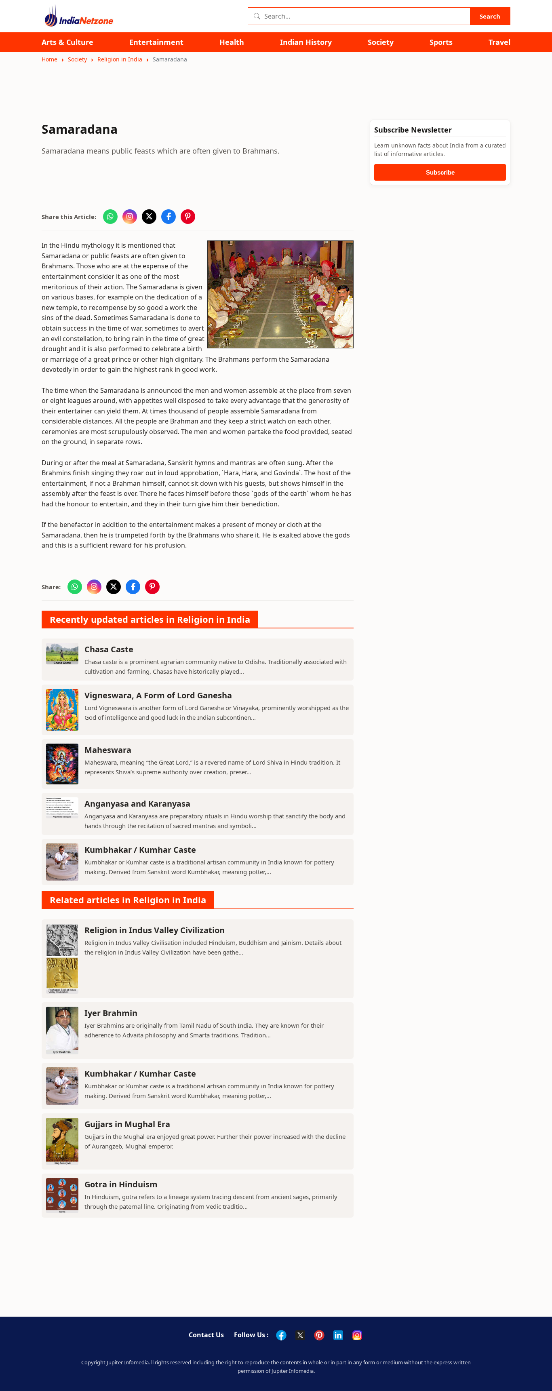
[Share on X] (149, 216)
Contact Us (206, 1334)
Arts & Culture (67, 42)
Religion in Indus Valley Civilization (154, 930)
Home (49, 59)
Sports (441, 42)
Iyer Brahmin (110, 1012)
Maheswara (107, 749)
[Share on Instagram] (129, 216)
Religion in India (119, 59)
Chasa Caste (108, 649)
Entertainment (156, 42)
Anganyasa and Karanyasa (137, 803)
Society (381, 42)
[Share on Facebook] (168, 216)
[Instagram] (357, 1335)
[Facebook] (281, 1335)
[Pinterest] (319, 1335)
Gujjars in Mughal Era (127, 1124)
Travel (499, 42)
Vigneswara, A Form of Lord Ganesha (158, 695)
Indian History (306, 42)
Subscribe (440, 172)
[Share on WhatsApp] (110, 216)
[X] (300, 1335)
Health (231, 42)
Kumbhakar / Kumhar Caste (140, 849)
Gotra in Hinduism (121, 1184)
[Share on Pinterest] (188, 216)
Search (490, 16)
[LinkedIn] (338, 1335)
